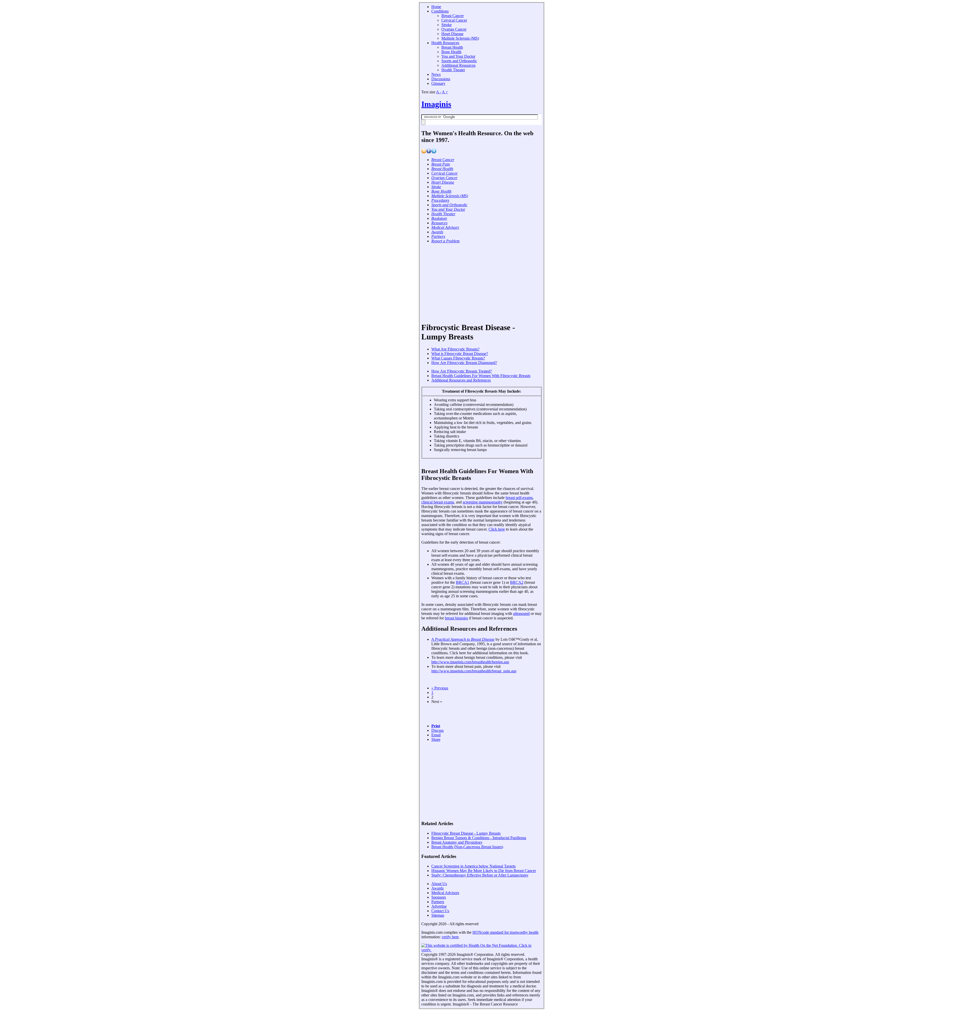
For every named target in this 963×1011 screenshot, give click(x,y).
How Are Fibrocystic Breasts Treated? (461, 371)
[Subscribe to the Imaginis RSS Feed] (423, 152)
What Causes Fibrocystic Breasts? (458, 358)
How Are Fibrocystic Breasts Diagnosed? (464, 362)
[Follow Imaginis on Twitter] (433, 152)
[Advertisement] (479, 282)
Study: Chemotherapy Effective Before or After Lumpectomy (479, 875)
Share (435, 739)
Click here (497, 529)
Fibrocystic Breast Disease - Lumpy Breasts (466, 833)
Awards (437, 888)
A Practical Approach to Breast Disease (463, 639)
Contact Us (440, 911)
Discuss (437, 730)
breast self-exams (519, 497)
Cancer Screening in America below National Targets (473, 866)
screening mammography (483, 502)
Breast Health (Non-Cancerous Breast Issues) (467, 847)
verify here (450, 937)
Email (436, 735)
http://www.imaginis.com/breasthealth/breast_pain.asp (473, 671)
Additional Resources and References (461, 380)
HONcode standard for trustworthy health (505, 932)
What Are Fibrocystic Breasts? (455, 349)
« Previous (439, 688)
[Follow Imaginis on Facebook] (428, 152)
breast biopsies (456, 618)
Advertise (439, 906)
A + (445, 92)
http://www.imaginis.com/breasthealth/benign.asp (470, 662)
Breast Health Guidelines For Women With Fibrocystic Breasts (480, 376)
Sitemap (437, 915)
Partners (437, 902)
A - (438, 92)
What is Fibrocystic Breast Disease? (459, 353)
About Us (439, 884)
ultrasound (521, 613)
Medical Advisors (445, 893)
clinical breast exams (437, 502)
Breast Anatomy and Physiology (457, 842)
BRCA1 (462, 582)
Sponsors (438, 897)
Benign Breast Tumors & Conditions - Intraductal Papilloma (478, 838)
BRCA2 (516, 582)
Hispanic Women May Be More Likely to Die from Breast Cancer (483, 871)
